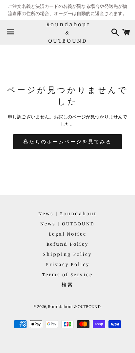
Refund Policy (67, 244)
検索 (67, 284)
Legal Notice (68, 234)
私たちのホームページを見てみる (67, 141)
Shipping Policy (67, 254)
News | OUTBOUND (67, 223)
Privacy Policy (67, 264)
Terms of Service (67, 274)
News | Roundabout (67, 213)
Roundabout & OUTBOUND (67, 32)
